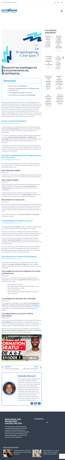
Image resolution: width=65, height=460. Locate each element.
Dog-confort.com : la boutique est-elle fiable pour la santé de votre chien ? (48, 100)
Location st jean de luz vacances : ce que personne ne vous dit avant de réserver (22, 452)
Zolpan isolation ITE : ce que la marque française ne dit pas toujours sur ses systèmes (51, 452)
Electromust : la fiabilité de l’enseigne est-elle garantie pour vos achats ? (48, 82)
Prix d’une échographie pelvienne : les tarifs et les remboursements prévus (60, 99)
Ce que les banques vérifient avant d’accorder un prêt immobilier (48, 41)
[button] (61, 10)
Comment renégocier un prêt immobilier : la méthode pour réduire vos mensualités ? (58, 42)
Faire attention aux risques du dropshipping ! (22, 95)
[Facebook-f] (55, 2)
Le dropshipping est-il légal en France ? (20, 92)
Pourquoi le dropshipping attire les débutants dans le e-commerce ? (24, 89)
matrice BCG (37, 330)
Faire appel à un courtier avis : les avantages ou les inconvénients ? (49, 61)
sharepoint (35, 305)
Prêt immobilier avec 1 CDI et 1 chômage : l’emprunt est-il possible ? (58, 62)
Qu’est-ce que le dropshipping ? (18, 86)
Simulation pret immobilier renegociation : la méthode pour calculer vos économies (59, 82)
